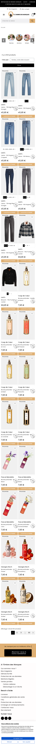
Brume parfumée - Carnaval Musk (24, 525)
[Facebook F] (2, 718)
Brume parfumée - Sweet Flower (9, 570)
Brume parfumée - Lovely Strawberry (26, 570)
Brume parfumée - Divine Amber (9, 615)
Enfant (27, 43)
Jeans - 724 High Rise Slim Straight (9, 108)
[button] (18, 65)
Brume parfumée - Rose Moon (8, 480)
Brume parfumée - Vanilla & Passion (26, 346)
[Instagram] (6, 718)
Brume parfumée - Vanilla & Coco (9, 346)
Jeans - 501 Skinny (24, 156)
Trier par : (5, 60)
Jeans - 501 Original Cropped (7, 156)
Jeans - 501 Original (24, 108)
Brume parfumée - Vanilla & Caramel (9, 435)
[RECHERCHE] (32, 21)
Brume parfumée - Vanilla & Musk (9, 391)
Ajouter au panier (9, 116)
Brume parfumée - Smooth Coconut (24, 615)
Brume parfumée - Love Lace (8, 525)
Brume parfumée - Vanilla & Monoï (26, 299)
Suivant (33, 633)
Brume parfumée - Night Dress (26, 480)
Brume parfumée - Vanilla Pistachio (26, 391)
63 (29, 632)
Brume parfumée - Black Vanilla (26, 435)
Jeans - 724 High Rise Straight (8, 204)
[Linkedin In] (9, 718)
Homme (19, 43)
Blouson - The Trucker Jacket (25, 252)
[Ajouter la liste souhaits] (15, 72)
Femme (11, 43)
